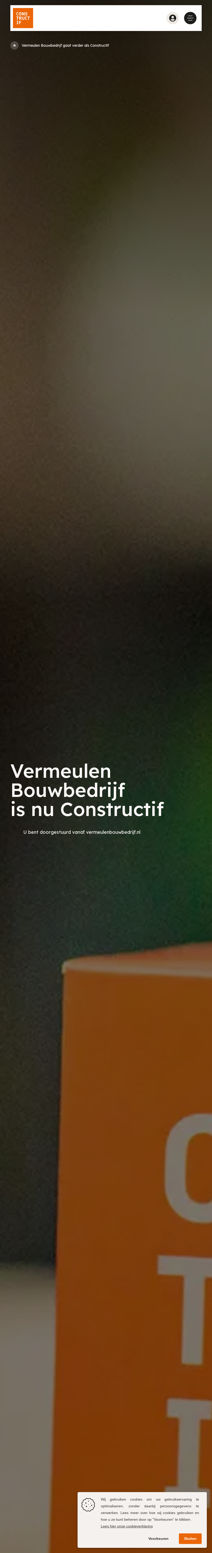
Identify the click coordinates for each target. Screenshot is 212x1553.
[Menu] (190, 18)
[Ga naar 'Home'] (14, 45)
